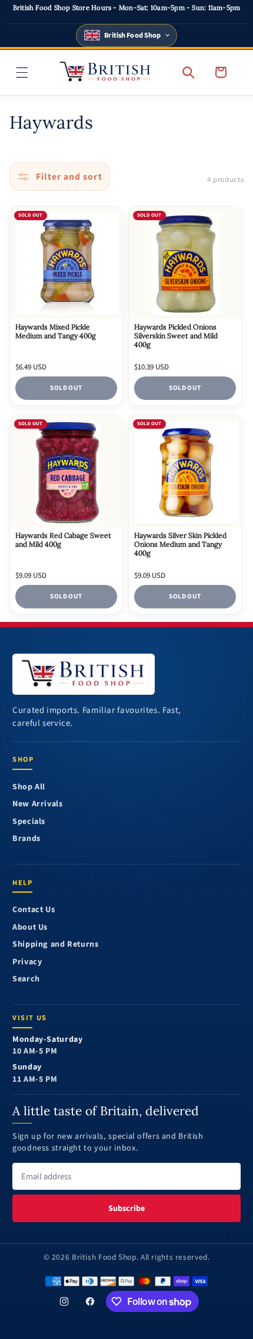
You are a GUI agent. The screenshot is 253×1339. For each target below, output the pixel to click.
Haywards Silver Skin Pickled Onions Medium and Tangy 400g (181, 544)
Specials (28, 821)
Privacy (27, 962)
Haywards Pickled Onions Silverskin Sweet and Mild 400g (176, 336)
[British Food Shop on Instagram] (64, 1301)
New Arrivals (37, 804)
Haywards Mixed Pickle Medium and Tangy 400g (55, 332)
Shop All (28, 787)
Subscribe (126, 1208)
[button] (22, 72)
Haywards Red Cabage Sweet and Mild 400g (63, 540)
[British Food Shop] (83, 674)
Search (26, 979)
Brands (26, 839)
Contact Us (33, 910)
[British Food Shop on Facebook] (90, 1301)
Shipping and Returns (55, 944)
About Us (30, 927)
